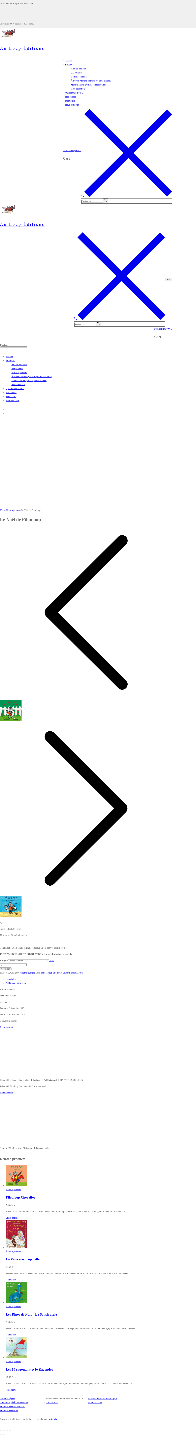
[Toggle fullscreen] (7, 1430)
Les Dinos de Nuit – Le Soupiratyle (31, 1314)
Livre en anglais (70, 973)
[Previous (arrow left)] (1, 1434)
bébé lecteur (46, 973)
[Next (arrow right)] (4, 1434)
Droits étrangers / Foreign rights (102, 1398)
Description (11, 979)
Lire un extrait (6, 1027)
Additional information (16, 983)
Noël (80, 973)
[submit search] (105, 201)
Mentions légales (7, 1398)
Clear (51, 960)
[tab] (89, 979)
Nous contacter (95, 1402)
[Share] (4, 1430)
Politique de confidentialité (12, 1406)
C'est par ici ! (52, 1402)
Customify (52, 1419)
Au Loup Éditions (22, 48)
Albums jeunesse (13, 510)
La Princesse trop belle (23, 1259)
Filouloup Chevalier (20, 1197)
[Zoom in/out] (10, 1430)
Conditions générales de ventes (14, 1402)
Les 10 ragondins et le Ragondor (29, 1369)
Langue (4, 960)
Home (3, 510)
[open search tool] (126, 196)
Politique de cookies (9, 1410)
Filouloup (57, 973)
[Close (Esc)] (1, 1430)
